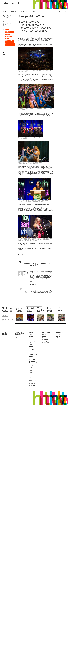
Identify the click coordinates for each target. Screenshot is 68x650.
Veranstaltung (32, 383)
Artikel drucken (22, 254)
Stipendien (31, 375)
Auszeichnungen (6, 24)
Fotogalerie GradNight (7, 32)
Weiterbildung (32, 385)
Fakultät (12, 11)
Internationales (32, 359)
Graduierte (7, 38)
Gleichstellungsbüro (33, 354)
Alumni (10, 23)
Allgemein (6, 23)
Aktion (30, 334)
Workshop (31, 386)
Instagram (58, 336)
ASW (30, 339)
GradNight (7, 34)
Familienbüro (32, 349)
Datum (33, 11)
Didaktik (30, 344)
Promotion (31, 372)
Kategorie (23, 11)
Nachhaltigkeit (32, 365)
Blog (4, 11)
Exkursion (31, 347)
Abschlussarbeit (32, 381)
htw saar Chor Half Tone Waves (9, 41)
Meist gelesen (7, 318)
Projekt (30, 370)
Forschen (31, 352)
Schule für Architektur (33, 374)
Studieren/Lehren (32, 380)
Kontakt (44, 336)
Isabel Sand (7, 17)
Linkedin (58, 337)
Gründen (31, 356)
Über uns (44, 334)
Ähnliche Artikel (7, 310)
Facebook (58, 334)
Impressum (44, 337)
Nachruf (30, 367)
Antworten (33, 284)
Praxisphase (31, 369)
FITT (30, 351)
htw (12, 3)
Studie (30, 377)
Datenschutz (45, 339)
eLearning (31, 346)
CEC (30, 342)
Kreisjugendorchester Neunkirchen (9, 44)
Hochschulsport (32, 357)
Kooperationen (32, 361)
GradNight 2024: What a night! (31, 311)
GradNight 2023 (8, 36)
